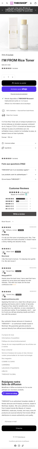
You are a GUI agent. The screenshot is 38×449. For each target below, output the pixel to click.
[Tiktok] (22, 445)
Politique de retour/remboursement (14, 341)
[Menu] (2, 3)
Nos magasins (6, 358)
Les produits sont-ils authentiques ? (14, 174)
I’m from (10, 55)
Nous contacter (7, 350)
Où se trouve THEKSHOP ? (11, 179)
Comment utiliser (10, 143)
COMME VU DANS (8, 361)
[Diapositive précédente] (2, 10)
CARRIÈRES (6, 365)
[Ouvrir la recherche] (7, 3)
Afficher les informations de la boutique (18, 103)
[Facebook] (15, 445)
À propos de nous (8, 335)
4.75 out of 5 (24, 192)
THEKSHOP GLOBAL (9, 374)
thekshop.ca (21, 437)
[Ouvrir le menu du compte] (30, 3)
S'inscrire (19, 428)
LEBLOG (4, 371)
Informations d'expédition (10, 338)
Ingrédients (8, 148)
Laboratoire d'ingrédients (10, 368)
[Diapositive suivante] (35, 10)
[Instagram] (19, 445)
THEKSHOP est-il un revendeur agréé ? (15, 170)
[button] (6, 68)
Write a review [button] (19, 214)
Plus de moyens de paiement (19, 94)
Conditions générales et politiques (19, 441)
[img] (6, 227)
